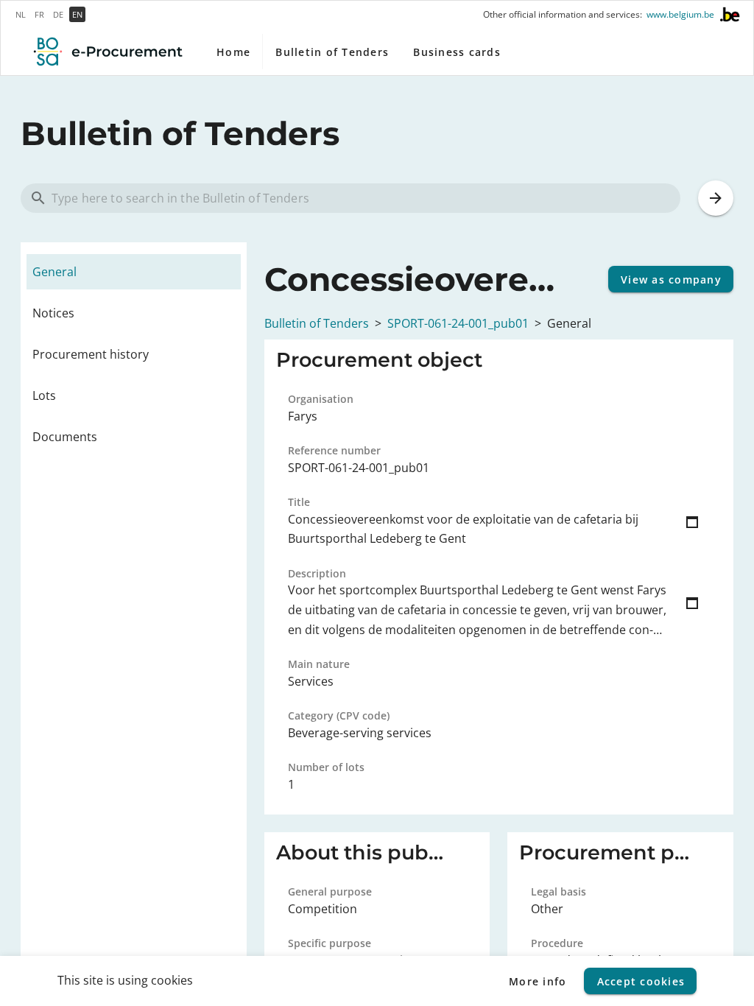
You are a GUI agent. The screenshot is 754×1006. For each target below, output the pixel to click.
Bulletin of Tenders (316, 323)
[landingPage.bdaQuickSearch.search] (715, 198)
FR (39, 14)
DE (58, 14)
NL (20, 14)
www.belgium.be (680, 15)
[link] (134, 271)
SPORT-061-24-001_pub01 (458, 323)
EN (77, 14)
